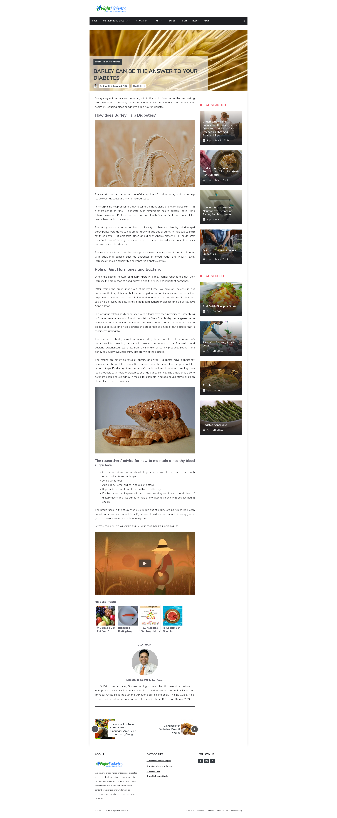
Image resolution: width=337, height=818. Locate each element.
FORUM (184, 21)
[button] (244, 21)
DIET (157, 21)
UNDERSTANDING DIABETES (115, 21)
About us (190, 810)
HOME (94, 21)
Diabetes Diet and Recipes (107, 62)
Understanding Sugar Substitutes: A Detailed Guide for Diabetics (221, 171)
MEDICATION (141, 21)
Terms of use (222, 810)
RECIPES (171, 21)
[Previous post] (95, 729)
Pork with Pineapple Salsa (219, 306)
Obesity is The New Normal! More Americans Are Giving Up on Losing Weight (123, 729)
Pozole (207, 385)
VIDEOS (195, 21)
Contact (210, 810)
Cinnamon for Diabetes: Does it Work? (169, 729)
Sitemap (200, 810)
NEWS (206, 21)
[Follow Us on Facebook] (200, 761)
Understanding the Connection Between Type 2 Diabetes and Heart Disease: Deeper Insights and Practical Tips (221, 128)
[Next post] (194, 729)
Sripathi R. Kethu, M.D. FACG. (115, 86)
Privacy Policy (236, 810)
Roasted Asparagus (215, 424)
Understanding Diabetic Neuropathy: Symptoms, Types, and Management (218, 211)
